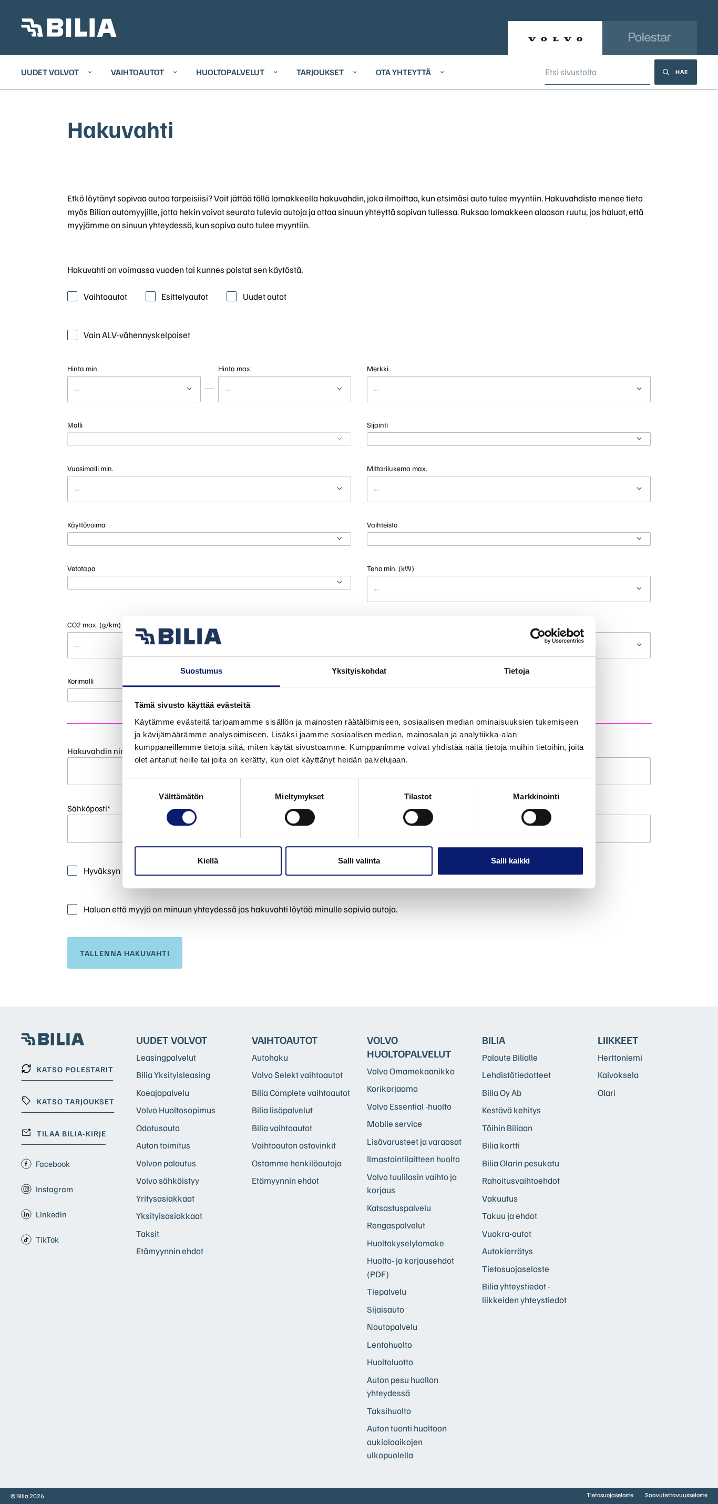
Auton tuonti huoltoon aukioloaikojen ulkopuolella (407, 1441)
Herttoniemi (620, 1057)
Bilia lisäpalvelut (282, 1109)
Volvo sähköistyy (167, 1180)
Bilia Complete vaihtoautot (301, 1092)
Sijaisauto (385, 1309)
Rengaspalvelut (396, 1225)
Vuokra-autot (506, 1233)
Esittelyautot (184, 296)
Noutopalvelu (392, 1326)
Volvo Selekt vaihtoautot (297, 1074)
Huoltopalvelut (230, 72)
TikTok (47, 1239)
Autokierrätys (507, 1250)
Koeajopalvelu (162, 1092)
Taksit (147, 1233)
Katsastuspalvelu (399, 1207)
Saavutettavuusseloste (676, 1495)
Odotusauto (158, 1127)
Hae (682, 72)
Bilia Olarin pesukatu (520, 1162)
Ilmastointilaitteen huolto (413, 1158)
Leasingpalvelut (166, 1057)
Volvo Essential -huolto (409, 1106)
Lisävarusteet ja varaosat (414, 1141)
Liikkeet (618, 1039)
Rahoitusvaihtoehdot (521, 1180)
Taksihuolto (389, 1410)
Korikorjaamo (392, 1088)
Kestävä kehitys (511, 1109)
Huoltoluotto (390, 1361)
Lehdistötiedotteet (516, 1074)
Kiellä (208, 860)
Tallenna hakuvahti (125, 953)
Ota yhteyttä (403, 72)
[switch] (300, 817)
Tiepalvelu (386, 1291)
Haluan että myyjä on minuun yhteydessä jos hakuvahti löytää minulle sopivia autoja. (240, 908)
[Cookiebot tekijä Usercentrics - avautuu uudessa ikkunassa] (538, 636)
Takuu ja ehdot (509, 1215)
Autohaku (270, 1057)
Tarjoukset (320, 72)
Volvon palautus (166, 1162)
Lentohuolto (389, 1344)
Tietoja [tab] (516, 670)
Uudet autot (264, 296)
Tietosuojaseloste (515, 1268)
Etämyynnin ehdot (169, 1250)
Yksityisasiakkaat (169, 1215)
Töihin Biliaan (507, 1127)
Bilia (493, 1039)
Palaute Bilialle (510, 1057)
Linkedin (51, 1214)
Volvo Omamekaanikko (411, 1070)
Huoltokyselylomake (405, 1242)
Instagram (54, 1189)
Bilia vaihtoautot (282, 1127)
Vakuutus (500, 1198)
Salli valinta (359, 860)
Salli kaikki (510, 860)
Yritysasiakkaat (165, 1198)
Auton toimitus (163, 1145)
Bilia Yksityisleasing (173, 1074)
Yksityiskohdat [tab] (359, 670)
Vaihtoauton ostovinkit (294, 1145)
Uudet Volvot (50, 72)
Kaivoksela (618, 1074)
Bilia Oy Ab (501, 1092)
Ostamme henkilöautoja (297, 1162)
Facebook (53, 1164)
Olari (607, 1092)
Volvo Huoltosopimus (176, 1109)
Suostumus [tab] (201, 670)
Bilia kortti (501, 1145)
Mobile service (394, 1123)
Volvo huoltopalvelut (409, 1046)
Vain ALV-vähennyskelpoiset (137, 334)
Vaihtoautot (137, 72)
